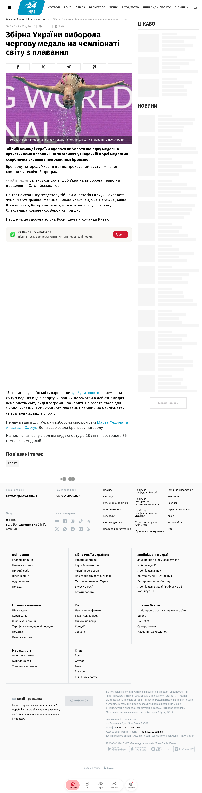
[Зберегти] (120, 67)
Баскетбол (97, 7)
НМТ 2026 (143, 621)
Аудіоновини (20, 581)
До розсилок (79, 700)
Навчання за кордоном (152, 631)
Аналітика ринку (23, 655)
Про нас (108, 490)
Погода (17, 586)
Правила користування (117, 529)
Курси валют (20, 615)
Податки (17, 631)
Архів (171, 516)
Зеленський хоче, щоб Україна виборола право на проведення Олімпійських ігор (63, 183)
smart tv (160, 749)
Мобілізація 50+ (147, 565)
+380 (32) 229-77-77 (128, 727)
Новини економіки (26, 605)
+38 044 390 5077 (67, 496)
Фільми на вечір (85, 621)
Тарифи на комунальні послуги (32, 626)
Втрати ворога (84, 592)
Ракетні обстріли (86, 560)
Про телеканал (112, 509)
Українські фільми (86, 615)
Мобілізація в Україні (154, 555)
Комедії (79, 626)
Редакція (108, 496)
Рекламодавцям (112, 522)
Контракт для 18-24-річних (154, 576)
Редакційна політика (115, 503)
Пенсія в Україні (22, 637)
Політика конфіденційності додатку (146, 513)
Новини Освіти (148, 605)
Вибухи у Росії (84, 586)
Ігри (170, 529)
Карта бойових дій (87, 565)
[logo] (31, 7)
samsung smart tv (184, 749)
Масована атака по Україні (92, 581)
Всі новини (20, 555)
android (116, 749)
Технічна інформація (180, 490)
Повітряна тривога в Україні (93, 576)
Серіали (80, 631)
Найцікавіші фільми (88, 610)
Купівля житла (21, 661)
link (56, 521)
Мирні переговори (87, 570)
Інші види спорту (157, 7)
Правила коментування (149, 531)
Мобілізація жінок (149, 570)
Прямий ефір (20, 570)
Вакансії (173, 503)
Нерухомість (22, 650)
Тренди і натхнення (24, 666)
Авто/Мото (130, 7)
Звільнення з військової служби (158, 560)
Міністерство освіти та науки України (161, 610)
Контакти (173, 496)
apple (138, 749)
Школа (141, 615)
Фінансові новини (24, 621)
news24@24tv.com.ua (21, 496)
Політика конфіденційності (146, 491)
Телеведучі (109, 516)
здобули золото (85, 392)
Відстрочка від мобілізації (154, 581)
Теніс (114, 7)
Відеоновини (20, 576)
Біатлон (80, 671)
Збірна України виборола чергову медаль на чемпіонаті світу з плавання (92, 19)
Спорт (79, 650)
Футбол (54, 7)
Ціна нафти (19, 610)
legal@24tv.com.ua (152, 731)
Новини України (22, 565)
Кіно (78, 605)
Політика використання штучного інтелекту (147, 502)
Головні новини (22, 560)
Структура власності (180, 509)
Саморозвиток (146, 626)
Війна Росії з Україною (92, 555)
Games (80, 7)
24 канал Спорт (15, 19)
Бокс (68, 7)
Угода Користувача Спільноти (146, 523)
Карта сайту (175, 522)
